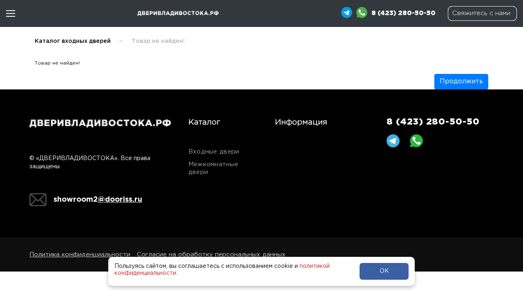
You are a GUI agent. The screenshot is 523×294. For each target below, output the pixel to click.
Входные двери (213, 151)
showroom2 (98, 199)
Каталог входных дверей (73, 41)
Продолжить (461, 81)
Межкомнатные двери (213, 168)
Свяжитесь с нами (481, 13)
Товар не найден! (158, 41)
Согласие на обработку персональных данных (211, 254)
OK (384, 271)
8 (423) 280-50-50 (433, 122)
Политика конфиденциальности (79, 254)
